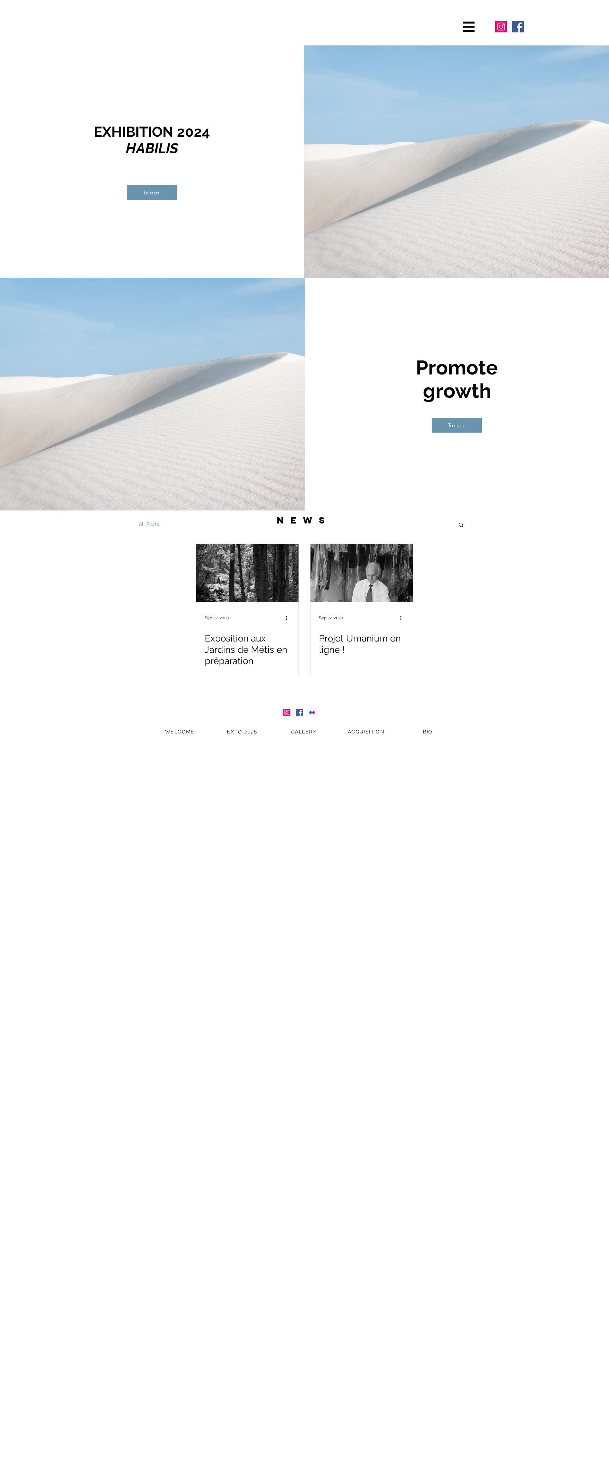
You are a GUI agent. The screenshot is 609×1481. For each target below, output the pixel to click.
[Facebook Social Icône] (518, 26)
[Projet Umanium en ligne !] (361, 573)
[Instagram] (501, 26)
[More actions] (289, 618)
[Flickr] (312, 712)
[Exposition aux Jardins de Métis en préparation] (247, 573)
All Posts (149, 524)
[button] (469, 27)
